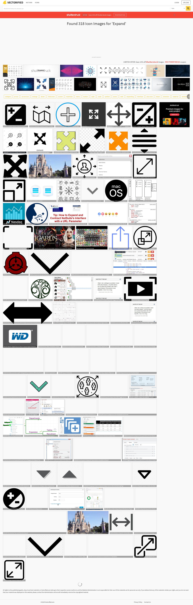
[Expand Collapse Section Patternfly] (67, 499)
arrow (16, 97)
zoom (115, 97)
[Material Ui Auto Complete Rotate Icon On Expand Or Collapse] (115, 166)
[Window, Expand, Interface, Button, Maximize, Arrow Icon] (14, 191)
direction (166, 97)
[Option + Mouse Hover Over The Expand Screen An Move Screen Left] (116, 191)
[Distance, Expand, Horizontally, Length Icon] (121, 522)
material (175, 97)
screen (60, 97)
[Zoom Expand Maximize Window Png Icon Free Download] (145, 166)
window (184, 97)
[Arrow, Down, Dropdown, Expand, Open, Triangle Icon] (49, 336)
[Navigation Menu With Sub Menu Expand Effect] (143, 191)
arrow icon (25, 97)
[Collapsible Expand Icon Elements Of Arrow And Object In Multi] (146, 499)
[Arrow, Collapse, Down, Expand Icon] (44, 474)
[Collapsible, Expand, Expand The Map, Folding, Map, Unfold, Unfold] (41, 114)
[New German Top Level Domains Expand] (34, 522)
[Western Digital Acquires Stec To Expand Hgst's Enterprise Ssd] (93, 313)
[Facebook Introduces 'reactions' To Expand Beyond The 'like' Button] (107, 214)
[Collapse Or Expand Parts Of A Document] (52, 407)
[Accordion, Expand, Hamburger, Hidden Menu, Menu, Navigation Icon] (121, 336)
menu (78, 97)
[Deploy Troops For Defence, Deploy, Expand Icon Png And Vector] (75, 546)
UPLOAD (186, 3)
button (85, 97)
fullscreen (51, 97)
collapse (8, 97)
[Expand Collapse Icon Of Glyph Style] (14, 499)
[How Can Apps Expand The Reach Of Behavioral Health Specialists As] (15, 289)
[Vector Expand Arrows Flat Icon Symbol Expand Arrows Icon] (119, 114)
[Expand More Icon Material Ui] (92, 191)
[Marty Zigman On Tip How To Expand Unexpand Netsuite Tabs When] (68, 214)
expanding (130, 97)
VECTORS (29, 3)
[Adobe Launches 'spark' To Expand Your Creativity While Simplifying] (23, 361)
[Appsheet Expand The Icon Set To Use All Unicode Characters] (59, 289)
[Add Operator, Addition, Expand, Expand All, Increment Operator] (68, 114)
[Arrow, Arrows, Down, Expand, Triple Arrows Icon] (14, 546)
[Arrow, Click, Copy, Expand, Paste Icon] (102, 361)
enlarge (34, 97)
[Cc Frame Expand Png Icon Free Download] (18, 237)
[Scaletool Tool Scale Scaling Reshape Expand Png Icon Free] (145, 237)
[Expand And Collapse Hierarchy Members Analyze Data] (103, 427)
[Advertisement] (96, 42)
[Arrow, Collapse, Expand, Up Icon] (69, 474)
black (158, 97)
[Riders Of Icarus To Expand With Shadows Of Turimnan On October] (54, 237)
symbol (107, 97)
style (92, 97)
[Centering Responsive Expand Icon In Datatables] (135, 263)
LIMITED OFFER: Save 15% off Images (143, 62)
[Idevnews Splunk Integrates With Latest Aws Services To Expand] (91, 263)
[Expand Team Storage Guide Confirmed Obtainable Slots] (40, 289)
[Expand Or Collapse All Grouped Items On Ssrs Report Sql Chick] (140, 427)
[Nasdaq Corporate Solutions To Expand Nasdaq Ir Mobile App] (14, 214)
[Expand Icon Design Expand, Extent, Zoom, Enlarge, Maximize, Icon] (14, 140)
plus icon (150, 97)
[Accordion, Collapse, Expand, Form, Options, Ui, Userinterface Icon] (97, 336)
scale (99, 97)
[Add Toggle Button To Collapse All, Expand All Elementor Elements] (32, 407)
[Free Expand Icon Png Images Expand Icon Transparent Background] (92, 140)
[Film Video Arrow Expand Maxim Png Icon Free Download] (140, 289)
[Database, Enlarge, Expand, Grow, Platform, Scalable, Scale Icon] (145, 546)
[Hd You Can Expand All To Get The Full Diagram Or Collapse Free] (23, 449)
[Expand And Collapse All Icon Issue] (70, 427)
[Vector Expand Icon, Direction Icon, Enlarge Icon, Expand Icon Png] (118, 140)
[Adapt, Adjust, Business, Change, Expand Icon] (145, 336)
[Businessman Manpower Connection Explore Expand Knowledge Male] (84, 166)
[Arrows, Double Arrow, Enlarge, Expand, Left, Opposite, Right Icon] (145, 522)
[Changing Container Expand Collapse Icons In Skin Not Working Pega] (107, 474)
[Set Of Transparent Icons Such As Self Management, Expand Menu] (69, 191)
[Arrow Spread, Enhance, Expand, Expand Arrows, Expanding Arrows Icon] (144, 140)
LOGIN (177, 3)
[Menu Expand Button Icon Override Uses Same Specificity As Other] (142, 214)
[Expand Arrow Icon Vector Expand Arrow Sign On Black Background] (94, 114)
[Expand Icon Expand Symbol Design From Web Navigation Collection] (40, 140)
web (121, 97)
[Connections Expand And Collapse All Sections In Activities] (81, 407)
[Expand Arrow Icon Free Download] (50, 263)
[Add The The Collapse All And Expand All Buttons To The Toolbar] (14, 407)
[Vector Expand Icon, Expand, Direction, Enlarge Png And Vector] (66, 140)
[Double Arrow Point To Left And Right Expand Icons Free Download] (27, 313)
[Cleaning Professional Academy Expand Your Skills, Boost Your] (37, 214)
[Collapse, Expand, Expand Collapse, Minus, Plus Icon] (15, 114)
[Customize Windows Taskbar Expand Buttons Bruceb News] (120, 313)
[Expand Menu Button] (41, 191)
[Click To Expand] (16, 263)
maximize (69, 97)
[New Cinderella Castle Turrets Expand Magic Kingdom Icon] (50, 166)
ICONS (37, 3)
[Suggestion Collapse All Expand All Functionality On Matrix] (139, 449)
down (43, 97)
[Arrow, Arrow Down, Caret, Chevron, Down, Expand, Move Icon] (63, 386)
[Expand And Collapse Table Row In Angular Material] (94, 499)
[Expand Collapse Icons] (37, 499)
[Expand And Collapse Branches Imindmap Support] (41, 427)
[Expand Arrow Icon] (38, 386)
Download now (120, 15)
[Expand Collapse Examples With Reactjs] (143, 386)
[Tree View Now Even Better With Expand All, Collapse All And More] (16, 474)
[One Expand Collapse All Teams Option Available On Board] (97, 449)
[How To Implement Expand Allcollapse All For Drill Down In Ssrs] (59, 449)
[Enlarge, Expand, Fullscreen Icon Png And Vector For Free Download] (14, 570)
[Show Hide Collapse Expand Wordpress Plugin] (119, 499)
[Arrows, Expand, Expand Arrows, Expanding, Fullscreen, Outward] (15, 166)
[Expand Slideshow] (73, 361)
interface (140, 97)
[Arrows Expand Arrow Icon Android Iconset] (73, 336)
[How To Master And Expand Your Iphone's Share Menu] (120, 237)
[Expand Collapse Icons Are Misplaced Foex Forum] (127, 407)
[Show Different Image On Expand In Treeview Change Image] (80, 289)
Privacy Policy (138, 602)
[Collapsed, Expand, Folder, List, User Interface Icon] (144, 474)
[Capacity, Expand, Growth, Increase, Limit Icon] (87, 386)
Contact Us (147, 602)
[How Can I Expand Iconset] (91, 237)
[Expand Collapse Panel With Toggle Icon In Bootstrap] (108, 289)
